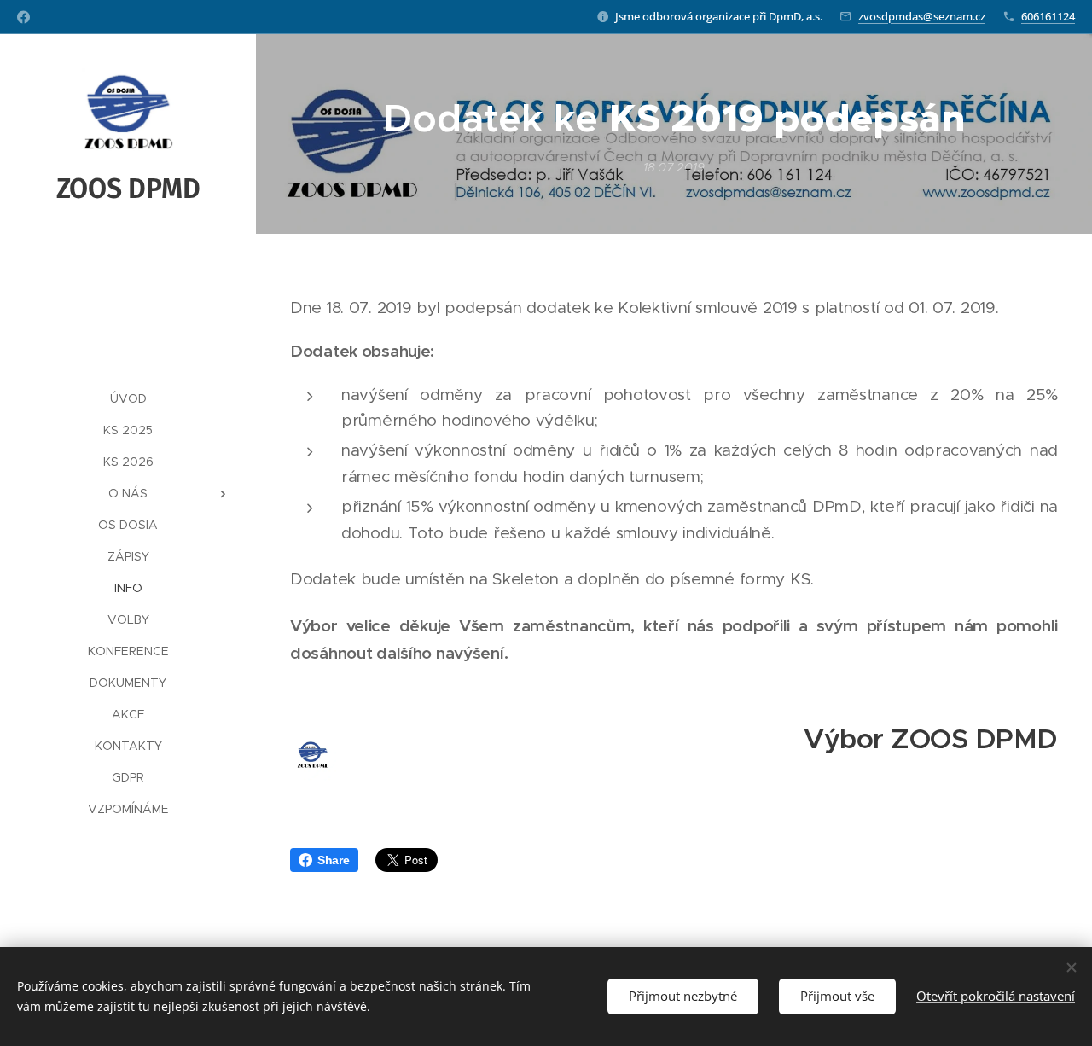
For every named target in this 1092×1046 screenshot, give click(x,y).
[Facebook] (23, 17)
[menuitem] (128, 399)
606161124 (1048, 16)
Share (333, 860)
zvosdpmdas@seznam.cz (921, 16)
